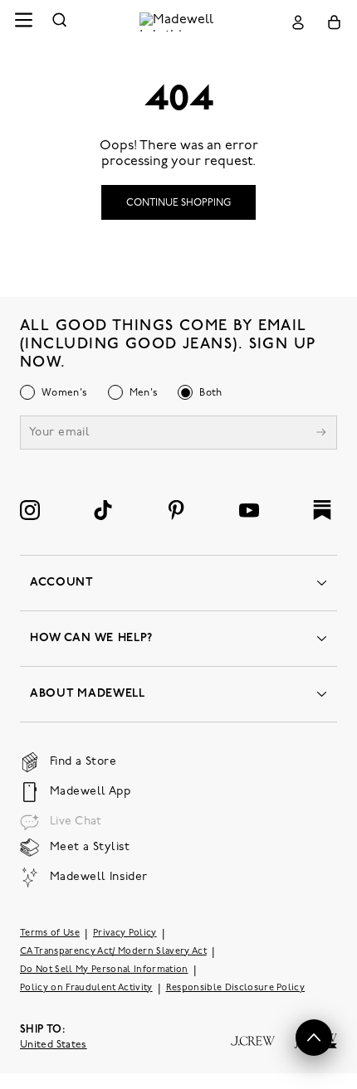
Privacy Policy (125, 933)
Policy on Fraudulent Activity (86, 988)
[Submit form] (321, 434)
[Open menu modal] (23, 22)
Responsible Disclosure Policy (236, 988)
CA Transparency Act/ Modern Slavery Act (113, 951)
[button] (314, 1037)
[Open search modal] (60, 22)
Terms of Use (50, 933)
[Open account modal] (298, 22)
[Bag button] (334, 22)
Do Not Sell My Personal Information (104, 970)
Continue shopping (178, 203)
